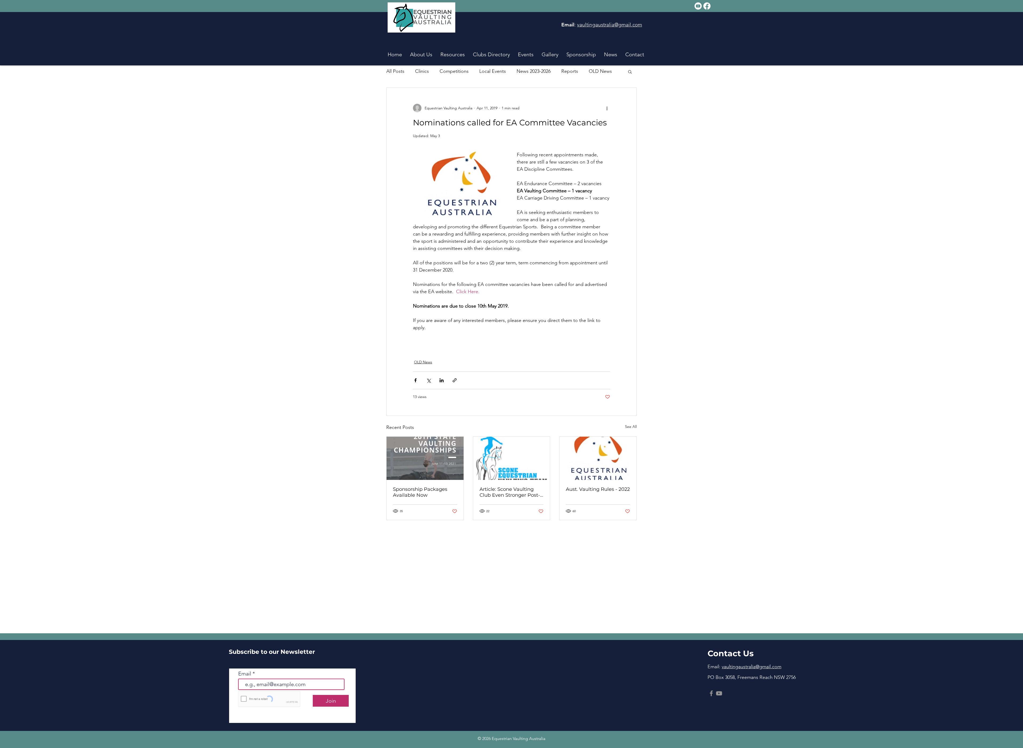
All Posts (395, 71)
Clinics (422, 71)
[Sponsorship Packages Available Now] (425, 458)
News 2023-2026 (534, 71)
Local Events (492, 71)
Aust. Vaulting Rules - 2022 (598, 489)
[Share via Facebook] (415, 380)
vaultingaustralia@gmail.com (609, 25)
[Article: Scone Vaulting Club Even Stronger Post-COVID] (511, 458)
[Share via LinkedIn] (441, 380)
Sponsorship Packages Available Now (420, 492)
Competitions (454, 71)
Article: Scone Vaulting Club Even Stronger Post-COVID (510, 492)
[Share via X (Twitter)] (428, 380)
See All (631, 426)
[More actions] (607, 108)
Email (245, 673)
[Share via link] (454, 380)
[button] (421, 54)
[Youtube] (698, 6)
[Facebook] (707, 6)
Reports (569, 71)
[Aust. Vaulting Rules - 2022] (597, 458)
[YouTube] (719, 693)
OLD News (600, 71)
